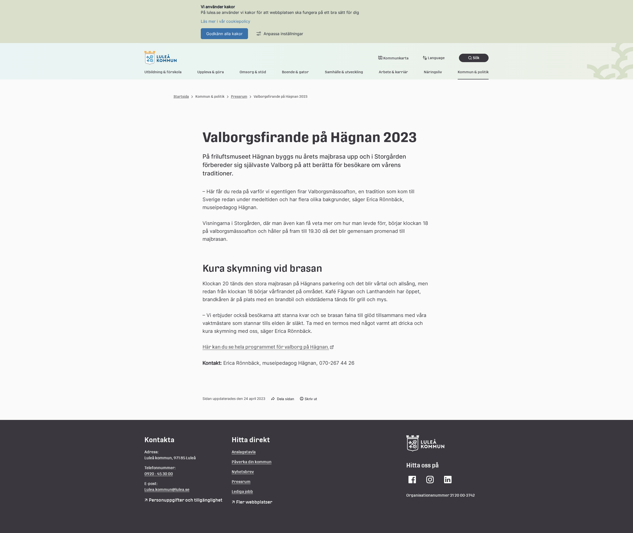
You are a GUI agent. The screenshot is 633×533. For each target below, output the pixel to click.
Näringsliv (433, 72)
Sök (476, 57)
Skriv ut (311, 399)
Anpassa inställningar (283, 33)
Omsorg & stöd (253, 72)
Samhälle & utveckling (344, 72)
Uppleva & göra (210, 72)
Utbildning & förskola (162, 72)
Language (436, 58)
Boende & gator (295, 72)
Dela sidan (285, 399)
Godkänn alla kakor (224, 33)
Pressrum (239, 96)
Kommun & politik (473, 72)
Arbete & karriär (393, 72)
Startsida (181, 96)
